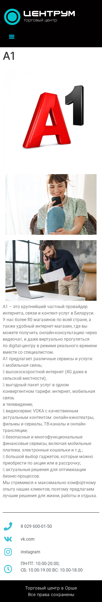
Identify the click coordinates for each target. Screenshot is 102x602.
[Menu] (12, 37)
